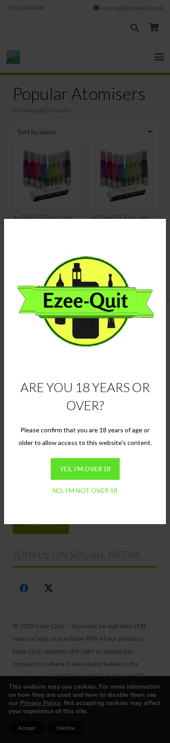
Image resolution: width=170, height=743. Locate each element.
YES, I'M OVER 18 (85, 469)
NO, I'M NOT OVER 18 (85, 490)
